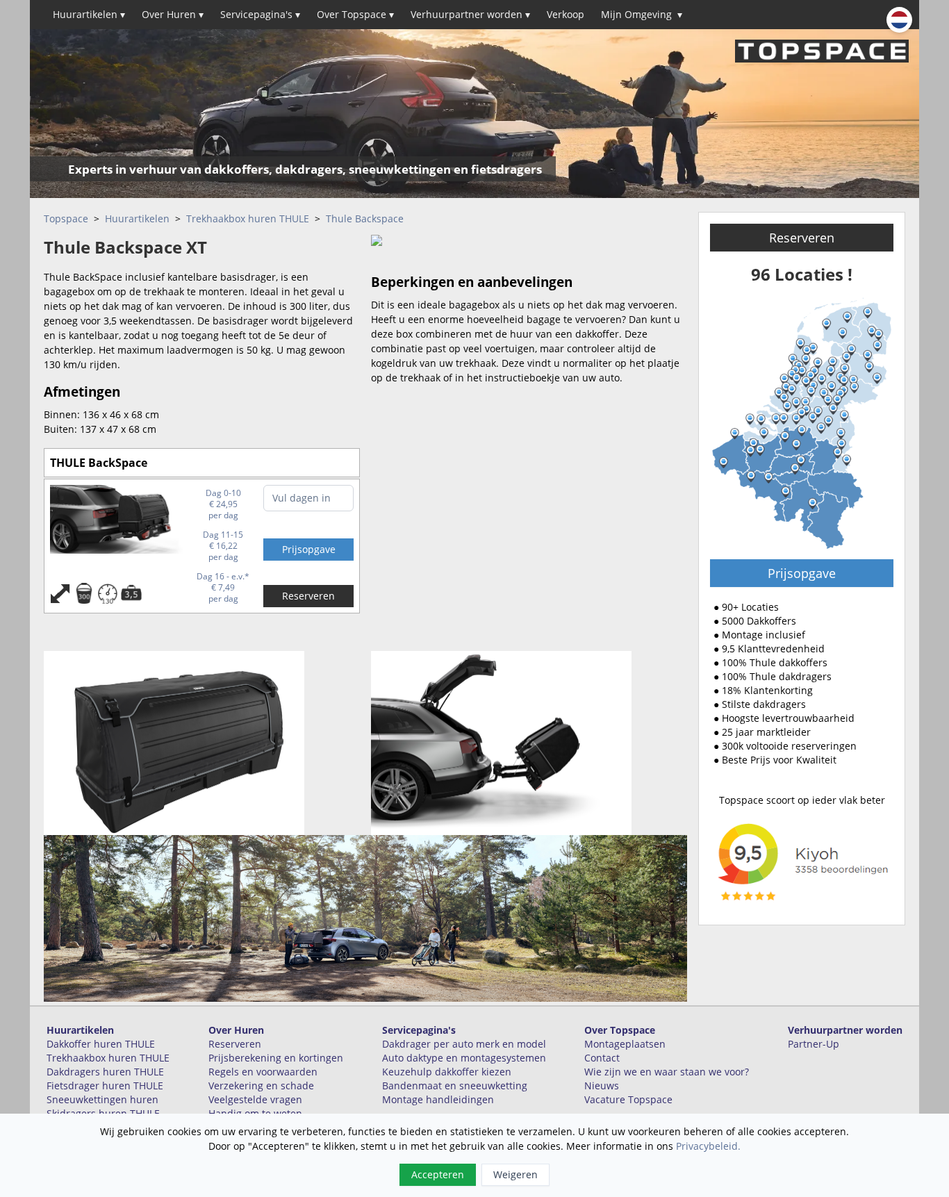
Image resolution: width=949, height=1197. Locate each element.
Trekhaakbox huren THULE (247, 218)
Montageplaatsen (625, 1043)
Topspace (66, 218)
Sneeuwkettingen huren (102, 1099)
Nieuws (601, 1085)
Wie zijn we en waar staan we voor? (666, 1071)
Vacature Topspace (628, 1099)
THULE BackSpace (98, 462)
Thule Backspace (365, 218)
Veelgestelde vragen (255, 1099)
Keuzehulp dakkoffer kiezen (446, 1071)
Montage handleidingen (438, 1099)
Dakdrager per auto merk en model (464, 1043)
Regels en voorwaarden (262, 1071)
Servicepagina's (260, 14)
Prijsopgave (802, 573)
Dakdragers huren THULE (105, 1071)
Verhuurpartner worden (470, 14)
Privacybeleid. (708, 1146)
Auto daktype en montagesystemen (464, 1057)
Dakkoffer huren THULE (101, 1043)
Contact (602, 1057)
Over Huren (173, 14)
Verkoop (565, 14)
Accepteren (437, 1174)
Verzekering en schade (261, 1085)
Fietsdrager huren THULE (105, 1085)
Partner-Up (813, 1043)
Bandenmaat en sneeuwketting (454, 1085)
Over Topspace (355, 14)
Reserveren (308, 595)
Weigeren (515, 1174)
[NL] (899, 20)
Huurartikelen (89, 14)
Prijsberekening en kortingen (275, 1057)
